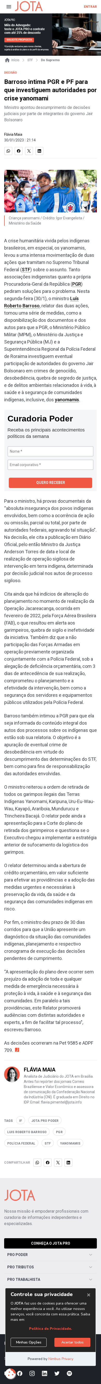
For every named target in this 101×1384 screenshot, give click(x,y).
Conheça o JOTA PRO (50, 1243)
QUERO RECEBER (50, 483)
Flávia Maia (13, 134)
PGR (76, 284)
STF (26, 269)
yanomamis (67, 399)
